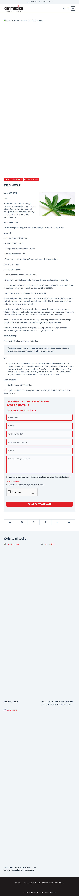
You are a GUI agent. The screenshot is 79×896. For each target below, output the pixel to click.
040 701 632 (33, 2)
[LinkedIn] (45, 522)
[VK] (57, 522)
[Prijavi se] (64, 8)
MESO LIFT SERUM (11, 702)
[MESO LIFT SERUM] (21, 621)
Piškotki (18, 883)
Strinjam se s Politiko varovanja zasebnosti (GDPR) (27, 485)
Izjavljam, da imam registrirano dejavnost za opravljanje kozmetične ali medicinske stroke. (39, 477)
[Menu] (73, 8)
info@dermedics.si (47, 2)
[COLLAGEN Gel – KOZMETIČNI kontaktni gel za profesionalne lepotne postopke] (58, 621)
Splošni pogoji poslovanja (53, 883)
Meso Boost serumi (31, 179)
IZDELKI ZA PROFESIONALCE (13, 179)
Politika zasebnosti (13, 482)
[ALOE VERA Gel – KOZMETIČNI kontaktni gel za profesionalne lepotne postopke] (21, 786)
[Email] (69, 522)
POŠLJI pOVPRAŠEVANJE (39, 504)
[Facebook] (10, 522)
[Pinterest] (34, 522)
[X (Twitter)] (22, 522)
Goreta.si (53, 892)
